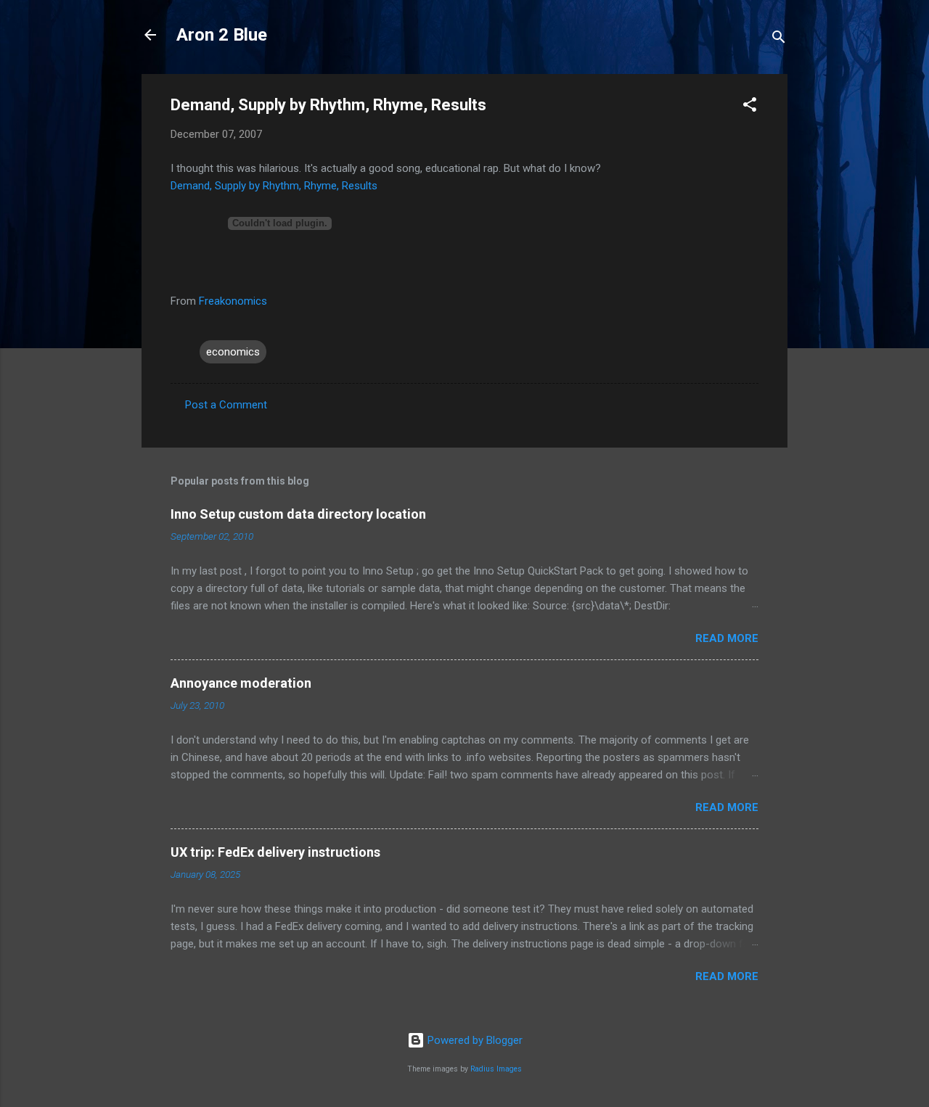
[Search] (778, 39)
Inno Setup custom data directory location (298, 514)
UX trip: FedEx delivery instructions (275, 852)
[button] (749, 107)
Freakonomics (233, 301)
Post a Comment (226, 404)
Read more (726, 638)
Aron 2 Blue (221, 35)
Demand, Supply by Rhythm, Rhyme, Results (274, 185)
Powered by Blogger (474, 1040)
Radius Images (496, 1069)
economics (233, 351)
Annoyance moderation (241, 683)
